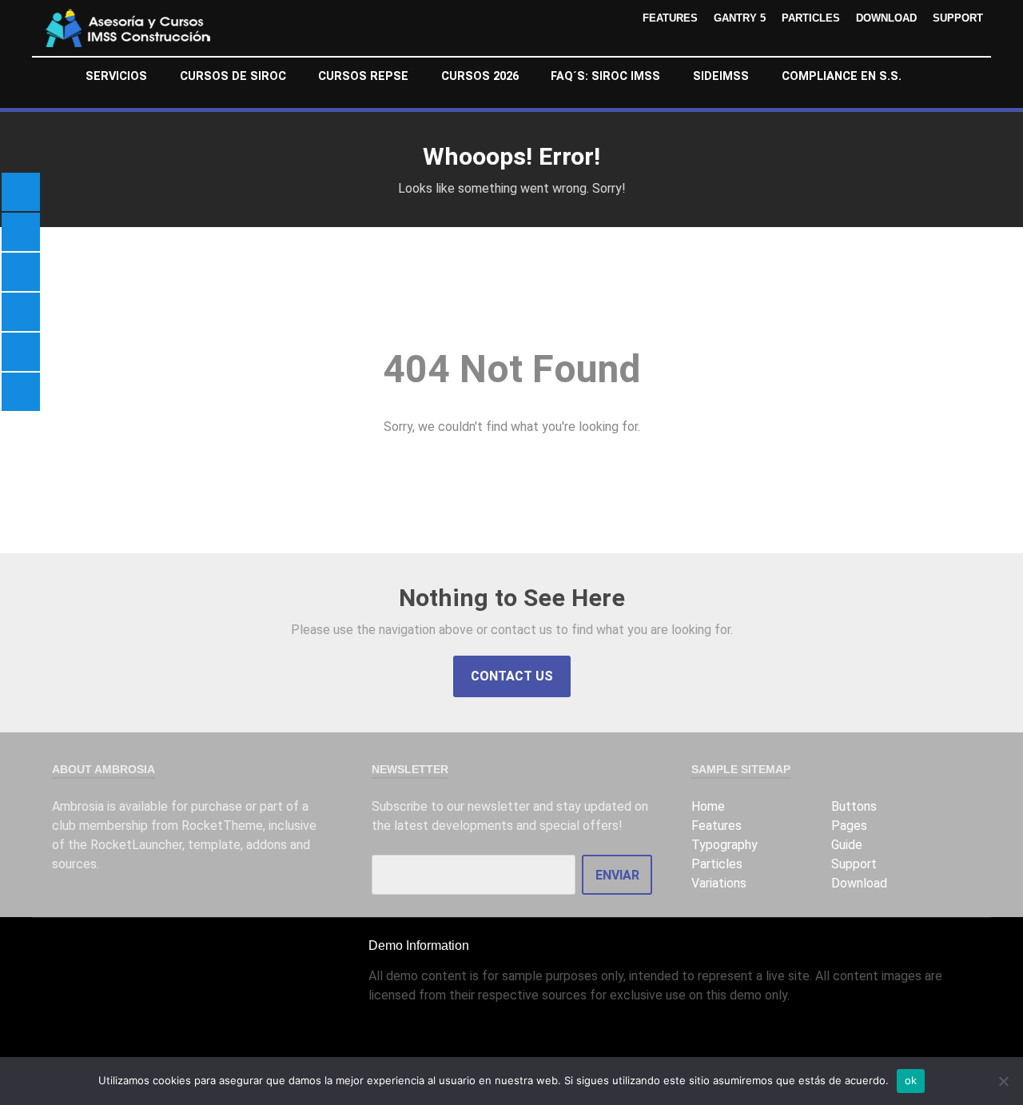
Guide (846, 844)
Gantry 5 (740, 18)
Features (670, 18)
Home (708, 806)
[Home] (54, 77)
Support (958, 18)
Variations (718, 883)
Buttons (854, 806)
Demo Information (418, 945)
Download (886, 18)
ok (911, 1080)
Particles (811, 18)
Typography (724, 844)
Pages (849, 825)
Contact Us (512, 676)
